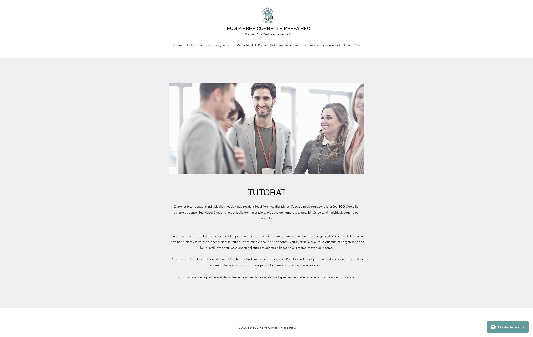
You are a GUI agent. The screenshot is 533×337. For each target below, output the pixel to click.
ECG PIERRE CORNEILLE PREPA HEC (268, 28)
